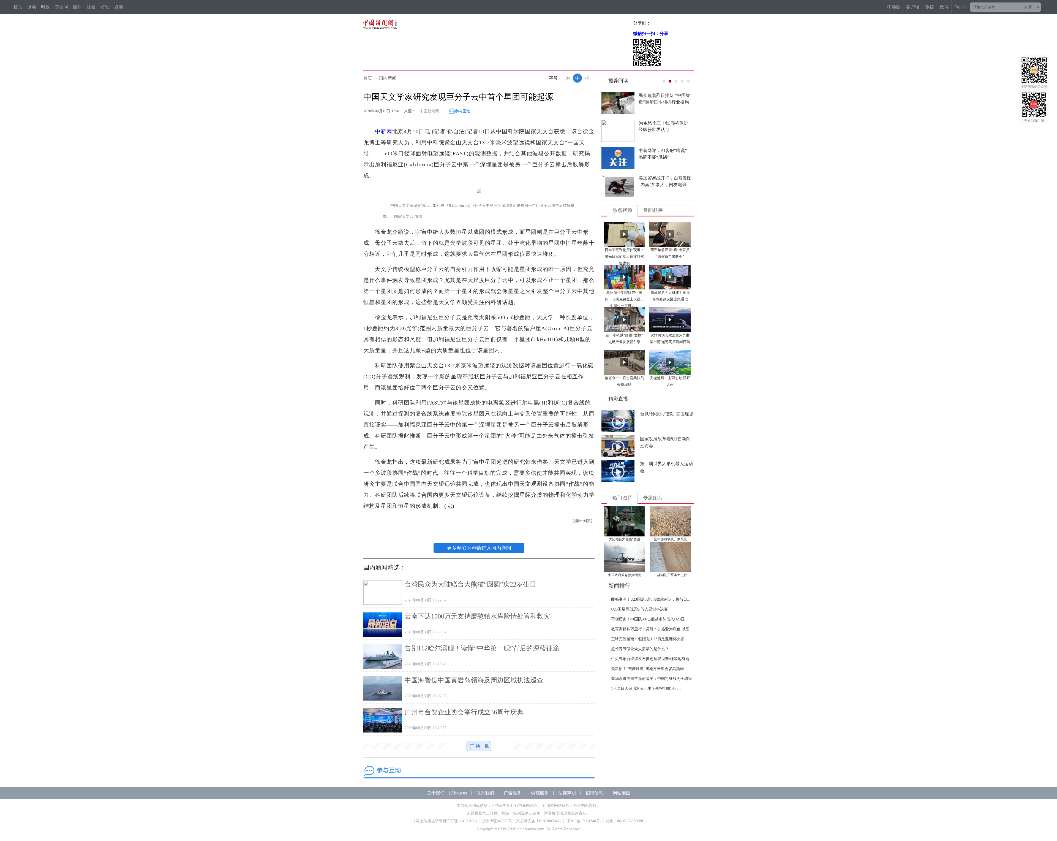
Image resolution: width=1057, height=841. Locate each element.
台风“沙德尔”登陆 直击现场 (666, 414)
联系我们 (485, 793)
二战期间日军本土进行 (670, 575)
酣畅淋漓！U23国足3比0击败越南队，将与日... (650, 599)
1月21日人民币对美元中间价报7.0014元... (646, 689)
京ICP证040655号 (497, 821)
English (961, 6)
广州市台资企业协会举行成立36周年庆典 (464, 712)
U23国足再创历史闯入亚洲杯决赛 (639, 609)
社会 (91, 6)
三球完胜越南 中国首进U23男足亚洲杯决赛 (647, 639)
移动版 (893, 6)
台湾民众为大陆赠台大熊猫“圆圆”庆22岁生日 (470, 584)
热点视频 (622, 210)
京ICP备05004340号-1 (585, 821)
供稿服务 (540, 793)
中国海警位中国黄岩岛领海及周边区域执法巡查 (474, 680)
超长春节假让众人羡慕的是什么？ (640, 649)
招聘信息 (594, 793)
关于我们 (436, 793)
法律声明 (567, 793)
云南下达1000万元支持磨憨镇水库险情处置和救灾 (477, 616)
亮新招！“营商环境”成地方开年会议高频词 (647, 669)
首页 (17, 6)
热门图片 (622, 498)
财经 (104, 6)
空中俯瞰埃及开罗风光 (670, 539)
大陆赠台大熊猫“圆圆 (624, 539)
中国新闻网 (429, 111)
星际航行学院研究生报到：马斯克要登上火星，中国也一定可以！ (624, 299)
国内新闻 (387, 78)
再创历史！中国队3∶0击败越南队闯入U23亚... (649, 619)
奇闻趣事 (653, 210)
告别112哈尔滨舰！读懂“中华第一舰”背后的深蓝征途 (482, 648)
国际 (77, 6)
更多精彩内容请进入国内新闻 (479, 548)
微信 (929, 6)
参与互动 (462, 111)
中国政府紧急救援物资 (624, 575)
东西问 (61, 6)
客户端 (912, 6)
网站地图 (621, 793)
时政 (45, 6)
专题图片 (653, 498)
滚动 (31, 6)
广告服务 (512, 793)
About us (459, 793)
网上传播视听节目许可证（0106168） (447, 821)
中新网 (383, 131)
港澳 (118, 6)
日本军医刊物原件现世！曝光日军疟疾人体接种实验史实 (624, 256)
